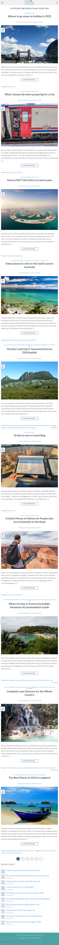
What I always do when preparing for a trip (29, 94)
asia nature (43, 851)
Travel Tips (35, 91)
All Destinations (17, 260)
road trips (27, 427)
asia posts (50, 851)
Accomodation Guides (11, 599)
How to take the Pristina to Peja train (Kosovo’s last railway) (27, 876)
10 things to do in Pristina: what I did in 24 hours (23, 881)
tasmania (33, 427)
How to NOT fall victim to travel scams (29, 180)
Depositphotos (36, 942)
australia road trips (6, 427)
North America (42, 599)
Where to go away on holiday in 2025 (29, 16)
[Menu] (2, 2)
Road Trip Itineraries (51, 768)
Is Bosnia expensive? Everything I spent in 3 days (23, 870)
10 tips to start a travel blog (29, 435)
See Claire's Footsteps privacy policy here (29, 935)
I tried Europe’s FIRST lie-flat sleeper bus (20, 910)
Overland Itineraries (40, 345)
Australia (36, 260)
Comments (54, 427)
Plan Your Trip (29, 13)
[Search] (57, 2)
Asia (17, 687)
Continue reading (29, 79)
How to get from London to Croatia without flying (24, 916)
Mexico (34, 599)
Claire (40, 22)
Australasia (28, 260)
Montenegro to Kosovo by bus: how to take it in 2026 (25, 893)
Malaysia (32, 774)
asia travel (9, 853)
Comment (54, 682)
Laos (21, 687)
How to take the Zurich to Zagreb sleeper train (23, 905)
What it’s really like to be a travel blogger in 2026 (23, 922)
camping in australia (18, 427)
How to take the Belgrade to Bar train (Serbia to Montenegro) (28, 899)
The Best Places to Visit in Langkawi (29, 777)
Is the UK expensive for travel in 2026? (20, 887)
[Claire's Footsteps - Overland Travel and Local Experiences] (29, 2)
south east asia (16, 853)
